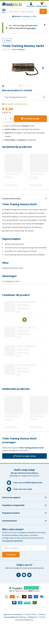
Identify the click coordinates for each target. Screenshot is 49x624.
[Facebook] (19, 576)
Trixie (7, 209)
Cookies (41, 614)
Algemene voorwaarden (13, 614)
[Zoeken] (43, 11)
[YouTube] (30, 576)
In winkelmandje (31, 118)
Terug (8, 40)
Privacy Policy (30, 614)
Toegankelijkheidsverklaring (15, 617)
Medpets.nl (32, 617)
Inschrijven (11, 554)
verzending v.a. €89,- (25, 16)
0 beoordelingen (18, 49)
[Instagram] (24, 576)
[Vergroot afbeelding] (3, 86)
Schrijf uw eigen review (26, 456)
